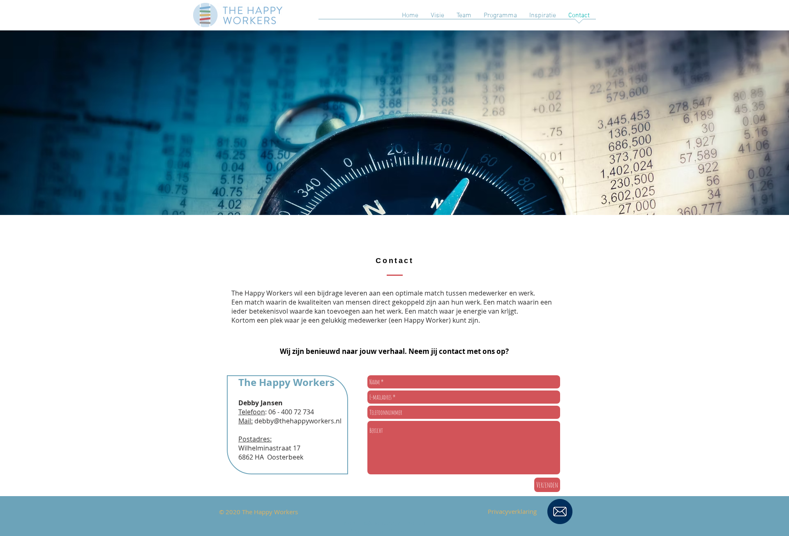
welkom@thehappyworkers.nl (385, 523)
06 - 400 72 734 (291, 411)
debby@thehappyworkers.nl (297, 420)
